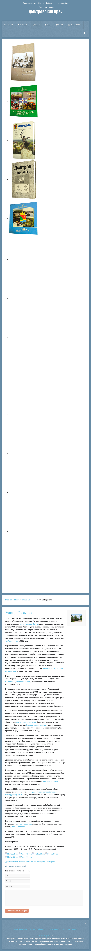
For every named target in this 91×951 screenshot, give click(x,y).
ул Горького (36, 862)
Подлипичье (58, 668)
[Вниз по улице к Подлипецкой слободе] (11, 854)
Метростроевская (50, 782)
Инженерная (10, 682)
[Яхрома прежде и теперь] (24, 453)
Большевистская (23, 682)
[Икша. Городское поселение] (24, 218)
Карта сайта (63, 3)
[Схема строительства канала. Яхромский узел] (38, 854)
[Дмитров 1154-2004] (24, 179)
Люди (48, 25)
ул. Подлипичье (11, 641)
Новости (24, 25)
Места (37, 25)
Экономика (75, 25)
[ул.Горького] (52, 854)
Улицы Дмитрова (29, 600)
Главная (9, 25)
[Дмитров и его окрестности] (24, 377)
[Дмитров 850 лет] (24, 492)
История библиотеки (46, 3)
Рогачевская (10, 671)
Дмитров (9, 862)
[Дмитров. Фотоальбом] (24, 531)
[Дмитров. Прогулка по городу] (24, 298)
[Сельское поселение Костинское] (24, 338)
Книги (61, 25)
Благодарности (29, 3)
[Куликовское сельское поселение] (24, 101)
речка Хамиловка (17, 827)
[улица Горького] (11, 857)
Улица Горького (19, 612)
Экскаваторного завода (36, 725)
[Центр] (25, 857)
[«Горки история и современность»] (24, 569)
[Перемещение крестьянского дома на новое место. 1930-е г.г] (25, 854)
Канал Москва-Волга (21, 862)
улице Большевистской (26, 722)
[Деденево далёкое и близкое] (24, 62)
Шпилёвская (47, 668)
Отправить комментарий (17, 911)
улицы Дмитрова (48, 862)
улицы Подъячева (24, 824)
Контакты (43, 7)
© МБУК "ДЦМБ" (43, 936)
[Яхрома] (24, 140)
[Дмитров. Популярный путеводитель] (24, 259)
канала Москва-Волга (29, 624)
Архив (51, 7)
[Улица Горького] (76, 618)
